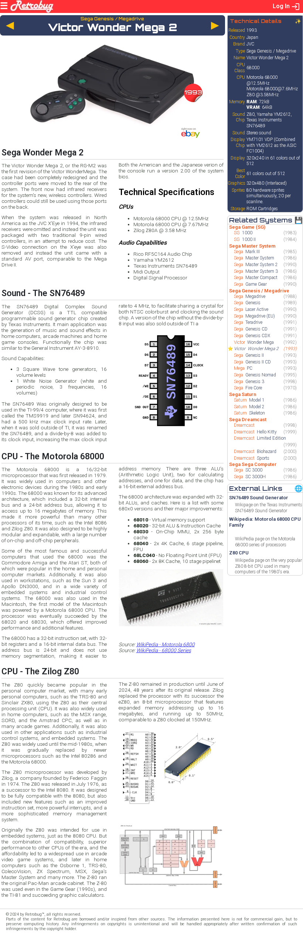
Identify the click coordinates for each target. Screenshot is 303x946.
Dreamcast (245, 425)
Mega (243, 368)
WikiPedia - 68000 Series (163, 650)
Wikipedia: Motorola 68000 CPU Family (265, 522)
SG (243, 232)
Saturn (249, 400)
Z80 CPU (239, 553)
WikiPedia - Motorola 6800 (165, 644)
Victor (254, 342)
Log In (282, 6)
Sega (247, 251)
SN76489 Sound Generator (258, 497)
